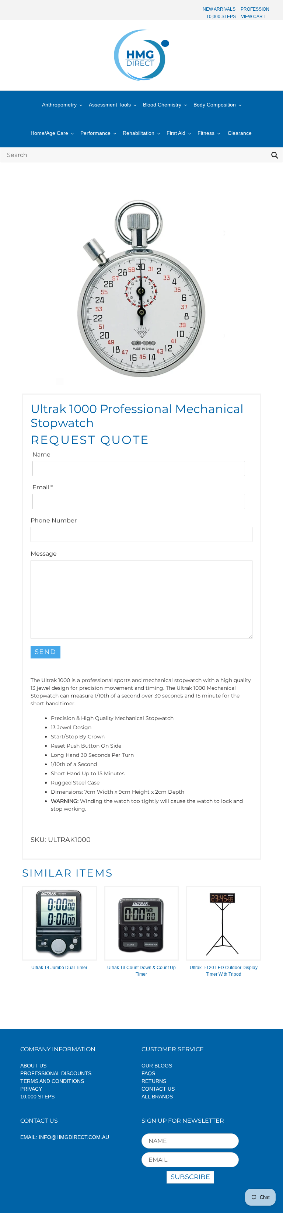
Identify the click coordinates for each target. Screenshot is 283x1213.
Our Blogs (157, 1066)
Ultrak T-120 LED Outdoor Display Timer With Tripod (224, 971)
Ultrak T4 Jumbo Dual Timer (59, 967)
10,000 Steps (37, 1097)
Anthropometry (59, 105)
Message (44, 553)
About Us (33, 1066)
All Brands (157, 1097)
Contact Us (158, 1089)
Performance (95, 133)
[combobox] (141, 155)
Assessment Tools (110, 105)
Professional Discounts (55, 1073)
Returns (154, 1081)
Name (41, 454)
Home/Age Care (49, 133)
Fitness (206, 133)
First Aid (176, 133)
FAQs (148, 1073)
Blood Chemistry (162, 105)
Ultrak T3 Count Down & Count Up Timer (141, 971)
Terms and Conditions (52, 1081)
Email (42, 487)
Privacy (31, 1089)
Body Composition (214, 105)
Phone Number (54, 520)
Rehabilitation (138, 133)
